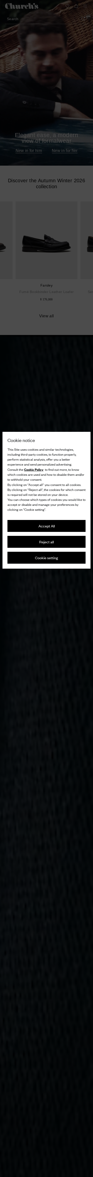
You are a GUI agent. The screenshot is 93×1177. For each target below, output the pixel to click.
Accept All (46, 525)
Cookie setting (46, 557)
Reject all (46, 541)
